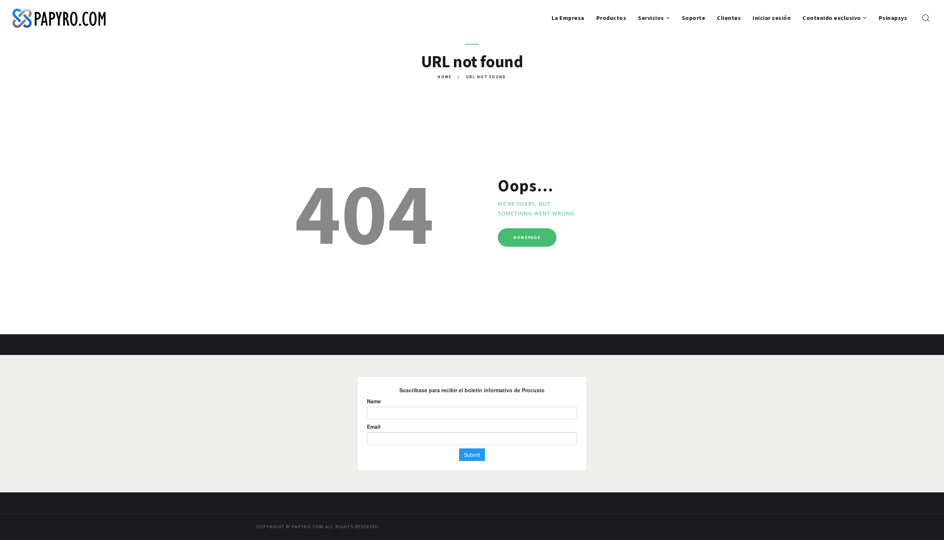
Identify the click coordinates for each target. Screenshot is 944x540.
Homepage (527, 237)
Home (445, 76)
